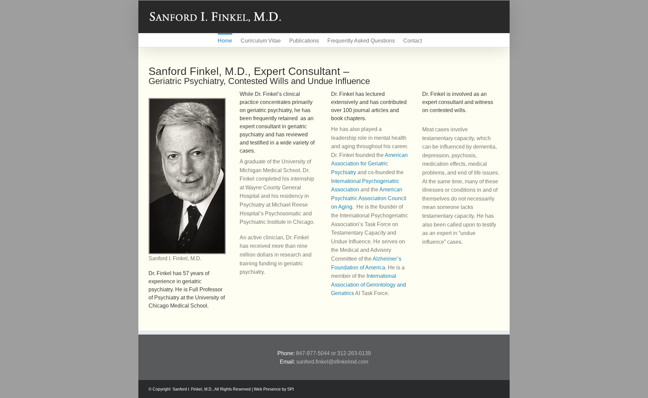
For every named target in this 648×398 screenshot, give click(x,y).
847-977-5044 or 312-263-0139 (333, 353)
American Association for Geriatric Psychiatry (369, 163)
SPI (290, 389)
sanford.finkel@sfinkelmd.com (332, 362)
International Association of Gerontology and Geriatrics (368, 284)
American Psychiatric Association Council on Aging (368, 198)
